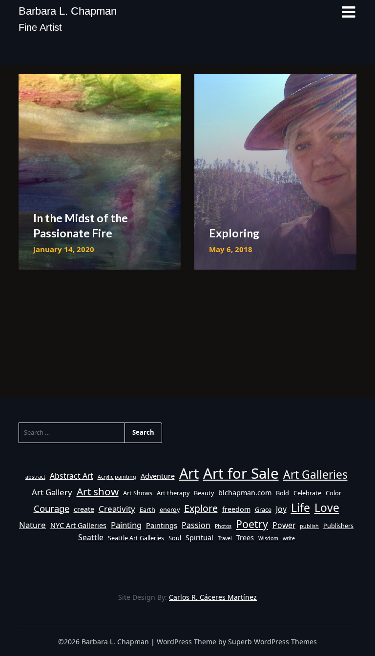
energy (170, 509)
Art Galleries (315, 474)
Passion (196, 525)
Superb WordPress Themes (272, 641)
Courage (51, 508)
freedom (236, 509)
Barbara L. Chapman (68, 11)
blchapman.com (244, 492)
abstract (35, 476)
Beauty (204, 492)
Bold (282, 492)
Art (189, 473)
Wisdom (268, 538)
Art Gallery (52, 492)
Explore (201, 508)
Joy (281, 509)
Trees (245, 537)
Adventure (158, 476)
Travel (225, 538)
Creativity (117, 508)
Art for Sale (241, 473)
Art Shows (137, 492)
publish (309, 526)
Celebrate (307, 492)
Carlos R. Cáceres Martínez (213, 597)
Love (326, 507)
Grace (263, 509)
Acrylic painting (117, 476)
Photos (223, 526)
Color (333, 492)
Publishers (338, 525)
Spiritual (199, 537)
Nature (32, 524)
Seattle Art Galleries (136, 537)
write (289, 538)
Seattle (91, 537)
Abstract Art (71, 475)
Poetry (252, 524)
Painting (126, 524)
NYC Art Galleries (78, 525)
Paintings (161, 525)
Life (300, 507)
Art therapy (173, 492)
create (84, 509)
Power (283, 525)
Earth (147, 509)
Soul (174, 537)
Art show (98, 491)
